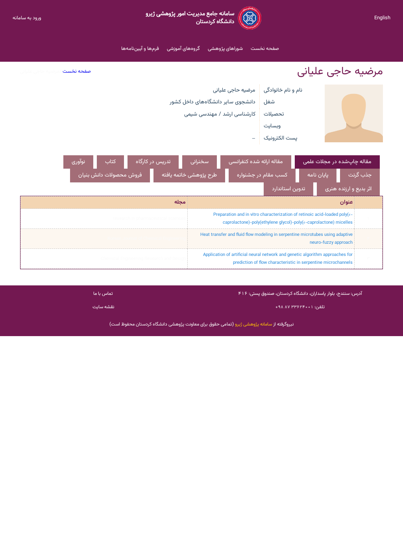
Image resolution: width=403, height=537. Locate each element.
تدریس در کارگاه (153, 162)
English (382, 18)
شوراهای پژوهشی (225, 49)
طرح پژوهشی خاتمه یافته (189, 175)
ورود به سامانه (27, 18)
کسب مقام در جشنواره (262, 175)
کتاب (110, 162)
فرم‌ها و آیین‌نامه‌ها (140, 49)
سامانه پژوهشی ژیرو (253, 324)
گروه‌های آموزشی (183, 49)
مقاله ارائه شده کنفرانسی (256, 162)
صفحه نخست (265, 49)
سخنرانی (199, 162)
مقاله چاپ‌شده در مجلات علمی (337, 162)
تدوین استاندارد (288, 189)
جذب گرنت (360, 175)
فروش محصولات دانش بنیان (110, 175)
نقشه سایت (103, 307)
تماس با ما (103, 293)
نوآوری (78, 162)
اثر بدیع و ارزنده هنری (348, 189)
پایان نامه (317, 175)
